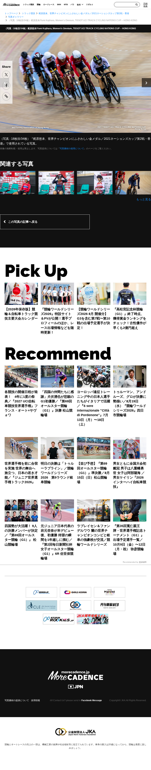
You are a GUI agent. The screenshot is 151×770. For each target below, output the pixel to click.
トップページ (11, 13)
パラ (72, 4)
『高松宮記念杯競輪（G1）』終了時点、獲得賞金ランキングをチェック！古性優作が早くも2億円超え (129, 318)
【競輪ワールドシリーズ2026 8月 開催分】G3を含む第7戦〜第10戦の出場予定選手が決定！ (93, 318)
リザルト (89, 4)
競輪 (39, 4)
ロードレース (48, 4)
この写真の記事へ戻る (23, 221)
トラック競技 (28, 4)
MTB (66, 4)
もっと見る (143, 199)
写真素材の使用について (72, 148)
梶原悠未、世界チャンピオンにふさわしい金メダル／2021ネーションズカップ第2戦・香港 (84, 13)
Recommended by (130, 562)
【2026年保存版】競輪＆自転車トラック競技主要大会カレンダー (21, 313)
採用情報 (35, 700)
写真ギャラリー (16, 17)
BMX (59, 4)
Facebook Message (91, 700)
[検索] (137, 4)
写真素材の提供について (17, 700)
